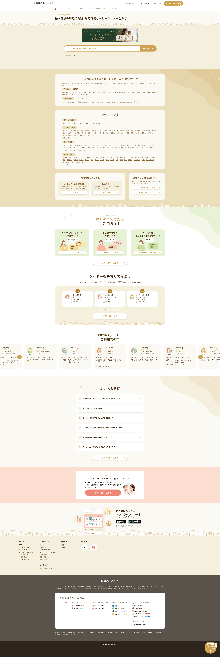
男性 (128, 145)
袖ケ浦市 (121, 133)
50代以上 (66, 150)
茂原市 (111, 130)
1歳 (96, 147)
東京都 (93, 123)
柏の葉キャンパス (80, 162)
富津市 (102, 133)
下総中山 (147, 157)
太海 (117, 160)
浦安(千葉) (71, 157)
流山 (107, 160)
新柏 (64, 160)
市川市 (76, 130)
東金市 (127, 130)
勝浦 (102, 157)
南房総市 (150, 133)
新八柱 (87, 160)
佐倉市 (122, 130)
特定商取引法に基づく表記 (61, 634)
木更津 (126, 157)
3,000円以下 (86, 147)
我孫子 (65, 157)
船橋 (121, 160)
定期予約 (65, 145)
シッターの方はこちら (172, 3)
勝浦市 (148, 130)
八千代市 (71, 133)
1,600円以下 (67, 147)
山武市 (76, 135)
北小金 (131, 157)
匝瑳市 (65, 135)
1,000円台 (151, 145)
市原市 (154, 130)
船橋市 (81, 130)
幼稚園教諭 (78, 145)
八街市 (127, 133)
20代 (141, 147)
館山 (92, 160)
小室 (141, 157)
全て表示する (67, 137)
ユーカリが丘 (150, 160)
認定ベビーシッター (89, 145)
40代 (151, 147)
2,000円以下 (76, 147)
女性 (132, 145)
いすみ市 (82, 135)
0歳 (93, 147)
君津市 (97, 133)
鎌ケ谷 (108, 157)
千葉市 (65, 130)
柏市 (143, 130)
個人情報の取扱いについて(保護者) (96, 632)
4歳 (108, 147)
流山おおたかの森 (68, 162)
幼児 (137, 147)
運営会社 (57, 632)
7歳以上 (120, 147)
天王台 (102, 160)
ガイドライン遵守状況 (125, 632)
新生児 (127, 147)
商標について (73, 634)
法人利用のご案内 (156, 3)
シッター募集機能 (121, 282)
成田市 (116, 130)
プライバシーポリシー (112, 632)
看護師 (123, 145)
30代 (146, 147)
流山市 (65, 133)
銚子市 (70, 130)
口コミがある (82, 150)
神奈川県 (99, 123)
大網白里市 (89, 135)
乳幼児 (132, 147)
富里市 (144, 133)
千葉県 (87, 123)
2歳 (100, 147)
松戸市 (100, 130)
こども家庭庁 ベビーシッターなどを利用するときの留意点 (147, 632)
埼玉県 (81, 123)
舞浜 (125, 160)
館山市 (87, 130)
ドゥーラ (117, 145)
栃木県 (70, 123)
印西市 (133, 133)
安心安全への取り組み (142, 3)
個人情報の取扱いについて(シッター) (77, 632)
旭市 (132, 130)
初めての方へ (130, 3)
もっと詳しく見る (110, 458)
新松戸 (81, 160)
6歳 (115, 147)
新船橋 (76, 160)
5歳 (112, 147)
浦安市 (108, 133)
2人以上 (137, 145)
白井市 (138, 133)
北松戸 (137, 157)
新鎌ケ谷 (69, 160)
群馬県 (76, 123)
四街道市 (114, 133)
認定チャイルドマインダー (105, 145)
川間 (120, 157)
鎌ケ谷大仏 (114, 157)
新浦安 (154, 157)
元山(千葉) (137, 160)
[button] (100, 309)
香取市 (70, 135)
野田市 (105, 130)
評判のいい (73, 150)
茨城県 (65, 123)
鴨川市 (84, 133)
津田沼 (97, 160)
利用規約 (63, 632)
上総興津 (97, 157)
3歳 (104, 147)
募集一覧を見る (110, 316)
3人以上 (144, 145)
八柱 (143, 160)
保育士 (72, 145)
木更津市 (93, 130)
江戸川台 (83, 157)
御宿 (88, 157)
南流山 (130, 160)
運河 (77, 157)
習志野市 (138, 130)
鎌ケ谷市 (90, 133)
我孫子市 (78, 133)
